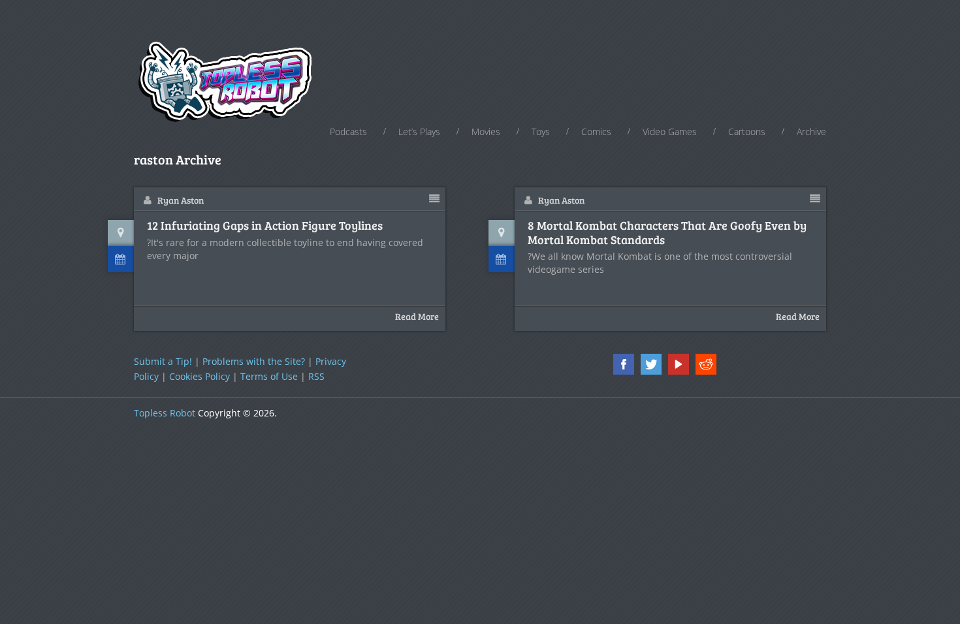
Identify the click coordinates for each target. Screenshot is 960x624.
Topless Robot (164, 413)
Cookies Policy (199, 376)
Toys (541, 131)
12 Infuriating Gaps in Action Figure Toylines (265, 226)
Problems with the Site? (253, 361)
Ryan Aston (180, 200)
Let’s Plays (419, 131)
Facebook (623, 364)
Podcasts (348, 131)
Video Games (670, 131)
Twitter (651, 364)
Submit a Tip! (163, 361)
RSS (316, 376)
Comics (596, 131)
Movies (486, 131)
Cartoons (746, 131)
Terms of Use (269, 376)
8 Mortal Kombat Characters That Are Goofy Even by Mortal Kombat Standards (667, 233)
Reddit (706, 364)
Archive (811, 131)
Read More (417, 316)
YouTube (678, 364)
